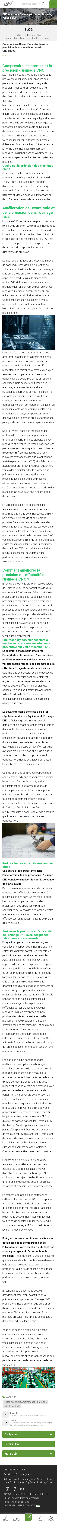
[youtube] (22, 1489)
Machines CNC (12, 1406)
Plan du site (17, 1502)
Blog (39, 35)
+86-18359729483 (17, 1469)
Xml (27, 1502)
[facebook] (14, 1489)
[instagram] (7, 1489)
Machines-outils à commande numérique (26, 1402)
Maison (31, 35)
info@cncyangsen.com (23, 1474)
